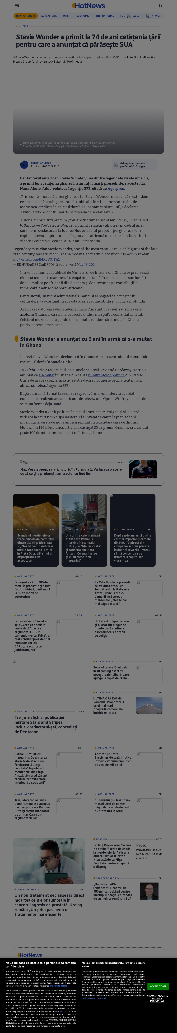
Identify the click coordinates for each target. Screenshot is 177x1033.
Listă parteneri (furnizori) (94, 998)
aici (61, 1011)
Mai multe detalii (58, 985)
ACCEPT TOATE (158, 986)
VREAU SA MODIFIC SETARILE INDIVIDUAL (157, 998)
